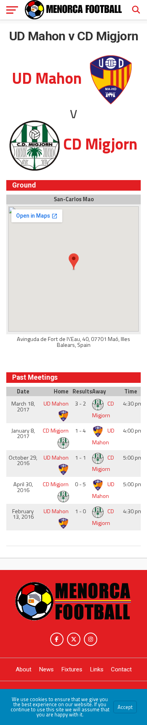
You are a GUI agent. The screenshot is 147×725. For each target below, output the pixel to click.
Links (96, 669)
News (46, 669)
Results (81, 391)
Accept (125, 707)
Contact (121, 669)
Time (130, 391)
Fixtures (71, 669)
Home (61, 391)
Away (99, 391)
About (23, 669)
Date (23, 391)
